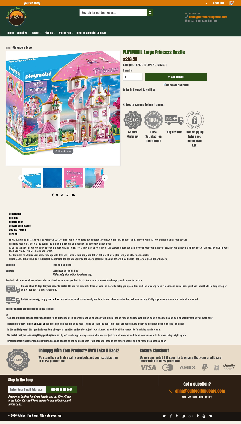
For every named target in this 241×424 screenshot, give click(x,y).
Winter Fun (65, 33)
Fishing (49, 33)
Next (104, 178)
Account (218, 3)
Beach (36, 33)
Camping (22, 33)
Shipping (13, 218)
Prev (21, 178)
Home (10, 33)
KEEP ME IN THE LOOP (61, 390)
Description (15, 214)
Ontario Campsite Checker (91, 33)
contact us (39, 324)
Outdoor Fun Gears (28, 415)
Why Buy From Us (17, 230)
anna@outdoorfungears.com (207, 17)
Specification (16, 222)
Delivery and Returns (20, 226)
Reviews (13, 234)
